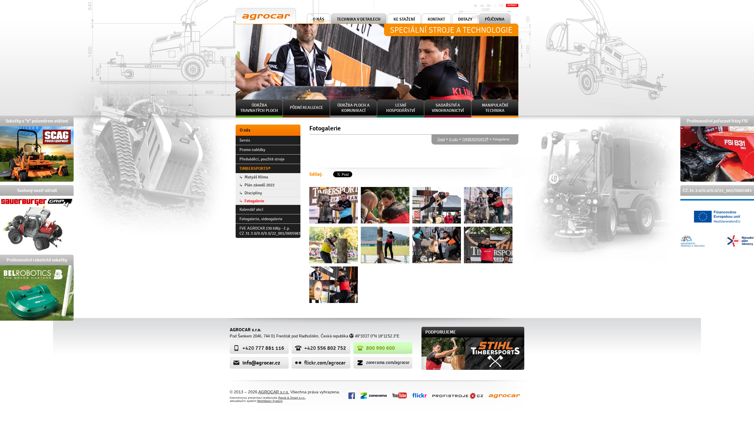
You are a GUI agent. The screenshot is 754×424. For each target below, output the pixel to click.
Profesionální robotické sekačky (36, 260)
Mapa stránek (482, 7)
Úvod (476, 5)
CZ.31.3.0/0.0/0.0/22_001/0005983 (717, 190)
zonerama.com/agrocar (388, 362)
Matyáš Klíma (256, 177)
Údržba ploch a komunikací (353, 108)
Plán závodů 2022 (259, 185)
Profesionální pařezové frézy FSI (717, 121)
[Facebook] (351, 395)
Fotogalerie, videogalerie (260, 218)
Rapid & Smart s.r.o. (291, 397)
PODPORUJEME (440, 332)
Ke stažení (404, 19)
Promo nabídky (252, 149)
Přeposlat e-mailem (502, 9)
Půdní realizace (306, 107)
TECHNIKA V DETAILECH (359, 19)
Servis (244, 140)
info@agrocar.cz (261, 363)
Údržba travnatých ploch (259, 108)
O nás (318, 19)
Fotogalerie (254, 200)
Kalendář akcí (251, 209)
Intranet (512, 5)
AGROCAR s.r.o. (253, 10)
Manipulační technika (495, 108)
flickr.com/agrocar (325, 363)
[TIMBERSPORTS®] (333, 205)
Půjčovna (495, 19)
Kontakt (436, 19)
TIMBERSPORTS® (475, 139)
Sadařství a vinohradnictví (448, 108)
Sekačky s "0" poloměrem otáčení (37, 121)
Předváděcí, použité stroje (262, 159)
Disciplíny (253, 193)
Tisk (489, 5)
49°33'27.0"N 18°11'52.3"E (377, 336)
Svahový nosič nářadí (37, 190)
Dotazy (465, 19)
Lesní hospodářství (400, 108)
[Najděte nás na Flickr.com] (419, 395)
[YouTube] (399, 395)
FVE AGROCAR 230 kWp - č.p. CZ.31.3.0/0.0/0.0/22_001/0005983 (269, 231)
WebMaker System (269, 401)
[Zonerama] (374, 395)
